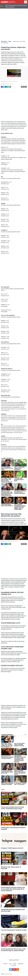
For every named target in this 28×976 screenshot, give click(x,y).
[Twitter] (4, 87)
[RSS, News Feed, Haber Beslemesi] (17, 969)
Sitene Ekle (13, 965)
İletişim (14, 963)
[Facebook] (2, 87)
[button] (22, 87)
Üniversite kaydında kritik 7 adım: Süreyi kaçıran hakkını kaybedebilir (16, 6)
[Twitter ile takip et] (10, 969)
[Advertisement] (14, 25)
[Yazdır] (10, 87)
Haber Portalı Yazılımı (7, 974)
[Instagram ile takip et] (14, 969)
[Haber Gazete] (8, 1)
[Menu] (25, 2)
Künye (10, 963)
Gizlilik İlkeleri (20, 963)
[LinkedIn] (6, 87)
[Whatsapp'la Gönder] (8, 87)
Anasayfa (5, 963)
